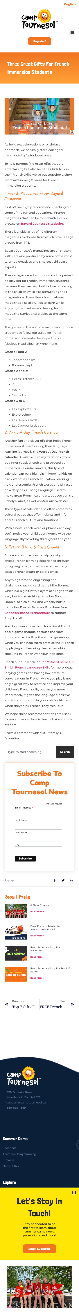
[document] (39, 657)
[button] (74, 1192)
